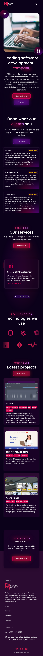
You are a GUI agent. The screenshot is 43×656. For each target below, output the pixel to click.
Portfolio (21, 141)
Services (20, 245)
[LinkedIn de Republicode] (26, 649)
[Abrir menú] (36, 3)
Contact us (20, 96)
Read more (14, 284)
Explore (21, 102)
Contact (8, 621)
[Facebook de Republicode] (17, 649)
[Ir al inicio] (8, 4)
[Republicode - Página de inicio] (22, 586)
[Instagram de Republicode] (21, 649)
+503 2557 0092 (15, 632)
